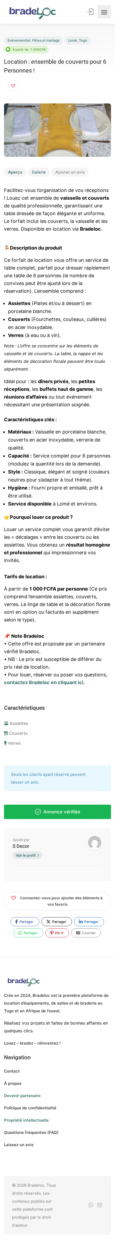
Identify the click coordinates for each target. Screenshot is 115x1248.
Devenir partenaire (22, 1095)
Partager (26, 922)
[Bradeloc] (32, 12)
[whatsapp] (90, 1205)
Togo (83, 40)
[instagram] (99, 1205)
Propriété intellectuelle (26, 1120)
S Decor (21, 846)
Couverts (18, 733)
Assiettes (19, 723)
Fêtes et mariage (46, 40)
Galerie (39, 172)
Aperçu (15, 172)
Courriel (88, 933)
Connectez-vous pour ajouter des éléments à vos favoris (61, 901)
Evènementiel (18, 40)
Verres (14, 743)
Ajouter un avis (70, 172)
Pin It (58, 933)
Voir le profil (25, 855)
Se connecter (90, 12)
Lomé (72, 40)
